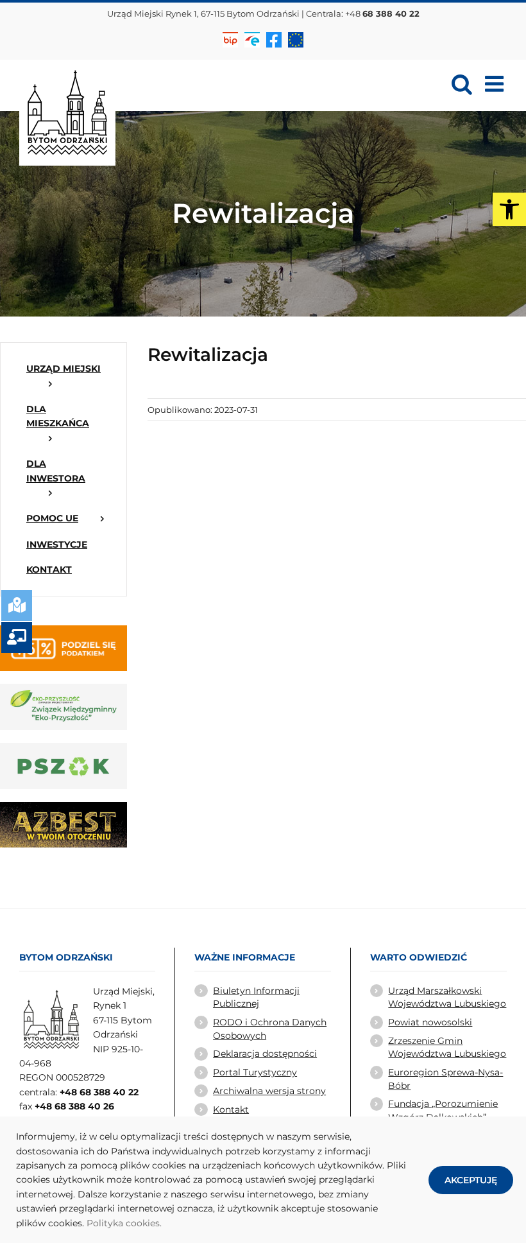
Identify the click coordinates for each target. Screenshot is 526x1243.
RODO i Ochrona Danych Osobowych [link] (270, 1028)
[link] (509, 209)
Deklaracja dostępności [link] (265, 1053)
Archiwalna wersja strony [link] (269, 1091)
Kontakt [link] (231, 1109)
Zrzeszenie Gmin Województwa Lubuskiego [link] (447, 1047)
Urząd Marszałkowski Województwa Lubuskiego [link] (447, 997)
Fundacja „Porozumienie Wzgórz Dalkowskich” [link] (443, 1110)
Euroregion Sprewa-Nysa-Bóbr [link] (445, 1078)
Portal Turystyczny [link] (255, 1072)
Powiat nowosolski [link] (430, 1022)
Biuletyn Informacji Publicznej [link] (256, 997)
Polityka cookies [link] (123, 1223)
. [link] (161, 1223)
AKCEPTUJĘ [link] (471, 1180)
